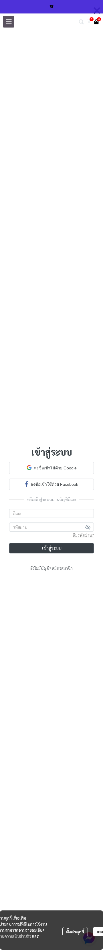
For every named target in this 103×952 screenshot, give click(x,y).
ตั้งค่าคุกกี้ (75, 931)
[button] (81, 22)
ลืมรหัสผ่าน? (83, 535)
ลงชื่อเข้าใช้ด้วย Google (55, 468)
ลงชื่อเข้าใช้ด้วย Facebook (54, 484)
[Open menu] (8, 22)
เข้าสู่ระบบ (52, 548)
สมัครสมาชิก (62, 568)
